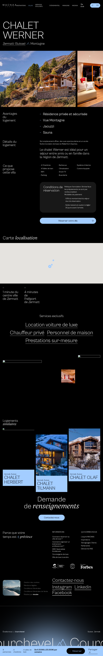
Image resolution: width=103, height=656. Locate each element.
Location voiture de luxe (51, 325)
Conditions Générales (32, 588)
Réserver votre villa (68, 221)
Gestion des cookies (31, 582)
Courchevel (19, 632)
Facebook (62, 592)
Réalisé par (31, 594)
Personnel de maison (70, 333)
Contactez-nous (68, 580)
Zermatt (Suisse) (14, 44)
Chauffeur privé (27, 333)
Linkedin (82, 587)
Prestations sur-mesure (51, 341)
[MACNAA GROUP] (9, 5)
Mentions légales (30, 585)
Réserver (77, 651)
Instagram (62, 587)
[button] (49, 266)
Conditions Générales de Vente (36, 591)
